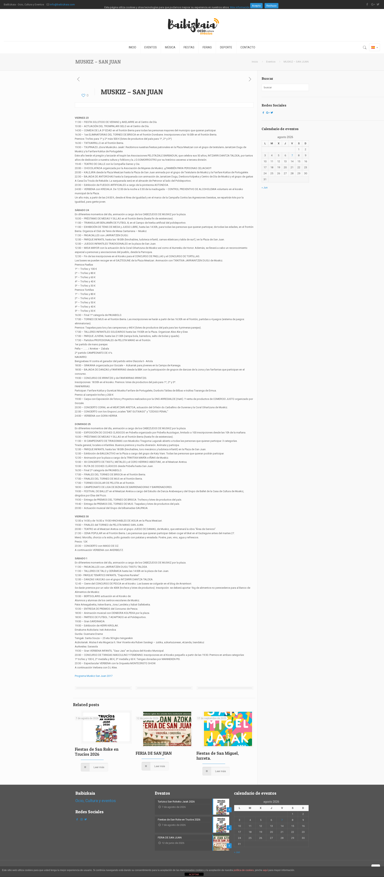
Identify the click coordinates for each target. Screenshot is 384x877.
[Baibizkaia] (192, 25)
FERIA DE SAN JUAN (154, 753)
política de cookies (244, 870)
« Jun (265, 187)
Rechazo (271, 5)
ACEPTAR (194, 874)
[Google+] (267, 112)
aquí (265, 870)
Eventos (270, 61)
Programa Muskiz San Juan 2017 (93, 675)
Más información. (240, 7)
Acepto (256, 5)
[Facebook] (263, 112)
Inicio (255, 61)
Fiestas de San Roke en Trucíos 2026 (96, 752)
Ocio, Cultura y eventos (95, 800)
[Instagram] (81, 819)
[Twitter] (272, 112)
